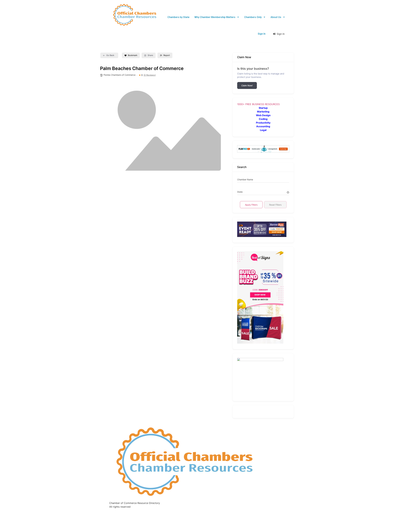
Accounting (263, 126)
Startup (263, 107)
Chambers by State (178, 17)
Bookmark (132, 55)
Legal (263, 130)
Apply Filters (251, 204)
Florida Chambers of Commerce (119, 75)
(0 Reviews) (150, 75)
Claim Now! (247, 85)
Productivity (263, 122)
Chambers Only (253, 17)
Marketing (263, 111)
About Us (276, 17)
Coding (263, 118)
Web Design (263, 115)
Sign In (261, 33)
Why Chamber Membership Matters (214, 17)
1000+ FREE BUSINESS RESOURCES (258, 104)
